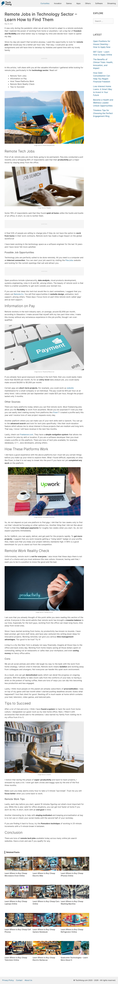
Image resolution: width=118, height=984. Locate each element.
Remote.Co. (19, 294)
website (70, 388)
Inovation (58, 3)
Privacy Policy (8, 980)
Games (69, 3)
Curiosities (45, 3)
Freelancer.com (26, 434)
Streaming (111, 3)
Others (88, 3)
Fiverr (55, 412)
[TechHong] (7, 3)
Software (99, 3)
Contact (19, 980)
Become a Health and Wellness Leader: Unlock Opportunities (103, 103)
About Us (28, 980)
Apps (78, 3)
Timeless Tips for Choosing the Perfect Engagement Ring (103, 113)
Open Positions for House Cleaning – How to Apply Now (101, 44)
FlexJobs (69, 260)
